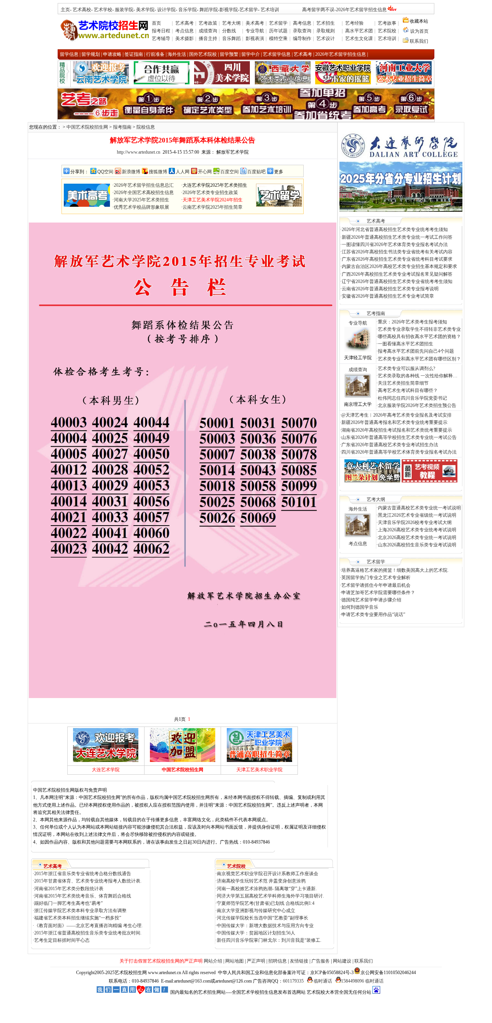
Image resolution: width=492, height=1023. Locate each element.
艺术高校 (82, 9)
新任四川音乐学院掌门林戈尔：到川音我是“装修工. (269, 940)
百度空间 (229, 171)
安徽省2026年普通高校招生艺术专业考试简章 (388, 296)
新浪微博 (131, 171)
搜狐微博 (158, 171)
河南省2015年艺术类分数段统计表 (68, 888)
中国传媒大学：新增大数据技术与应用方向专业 (265, 925)
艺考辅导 (161, 38)
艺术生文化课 (359, 38)
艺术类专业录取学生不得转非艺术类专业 (419, 329)
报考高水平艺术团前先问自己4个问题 (416, 351)
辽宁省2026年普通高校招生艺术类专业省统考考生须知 (397, 281)
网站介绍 (213, 961)
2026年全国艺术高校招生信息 (144, 192)
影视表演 (255, 38)
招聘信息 (277, 961)
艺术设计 (325, 38)
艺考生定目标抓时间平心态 (62, 940)
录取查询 (302, 30)
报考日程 (161, 30)
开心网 (205, 171)
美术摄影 (184, 38)
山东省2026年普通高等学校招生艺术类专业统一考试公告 (399, 437)
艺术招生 (325, 23)
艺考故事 (387, 23)
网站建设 (342, 961)
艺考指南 (376, 313)
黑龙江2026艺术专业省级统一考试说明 (417, 515)
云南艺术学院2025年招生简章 (213, 207)
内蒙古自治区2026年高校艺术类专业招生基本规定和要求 (399, 266)
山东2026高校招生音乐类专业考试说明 (417, 544)
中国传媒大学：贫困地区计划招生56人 (256, 933)
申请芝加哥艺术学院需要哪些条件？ (378, 592)
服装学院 (124, 9)
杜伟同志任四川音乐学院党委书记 (412, 398)
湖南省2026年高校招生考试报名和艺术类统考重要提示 (396, 430)
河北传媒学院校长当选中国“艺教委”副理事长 (262, 918)
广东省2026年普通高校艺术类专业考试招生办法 (389, 444)
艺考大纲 (231, 23)
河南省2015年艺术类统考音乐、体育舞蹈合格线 (82, 896)
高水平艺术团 (359, 30)
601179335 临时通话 (307, 981)
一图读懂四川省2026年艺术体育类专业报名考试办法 (395, 244)
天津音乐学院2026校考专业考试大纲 (415, 522)
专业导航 (255, 30)
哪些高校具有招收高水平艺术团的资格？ (419, 336)
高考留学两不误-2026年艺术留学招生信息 (344, 9)
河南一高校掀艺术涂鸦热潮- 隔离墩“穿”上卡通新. (267, 888)
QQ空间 (105, 171)
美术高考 (255, 23)
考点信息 (184, 30)
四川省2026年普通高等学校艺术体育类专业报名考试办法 (399, 452)
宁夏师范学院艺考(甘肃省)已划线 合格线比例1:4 (265, 903)
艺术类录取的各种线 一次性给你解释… (417, 375)
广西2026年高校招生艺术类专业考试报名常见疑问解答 (397, 274)
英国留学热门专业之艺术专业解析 (376, 577)
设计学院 (166, 9)
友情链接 (299, 961)
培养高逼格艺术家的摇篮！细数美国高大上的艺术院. (395, 570)
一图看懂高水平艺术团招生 (405, 344)
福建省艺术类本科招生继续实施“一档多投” (77, 918)
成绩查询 (208, 30)
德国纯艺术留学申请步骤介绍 (371, 600)
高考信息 (302, 23)
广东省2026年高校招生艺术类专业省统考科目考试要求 (397, 259)
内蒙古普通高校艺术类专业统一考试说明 (419, 508)
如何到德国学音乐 (359, 607)
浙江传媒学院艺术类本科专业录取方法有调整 (80, 910)
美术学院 (145, 9)
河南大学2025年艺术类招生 (141, 200)
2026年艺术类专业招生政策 (210, 192)
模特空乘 (278, 38)
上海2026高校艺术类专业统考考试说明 (417, 529)
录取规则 (325, 30)
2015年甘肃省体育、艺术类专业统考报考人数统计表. (87, 881)
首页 (156, 23)
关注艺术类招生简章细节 (403, 383)
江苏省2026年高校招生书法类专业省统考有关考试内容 (397, 251)
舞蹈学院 (208, 9)
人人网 (182, 171)
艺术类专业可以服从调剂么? (406, 368)
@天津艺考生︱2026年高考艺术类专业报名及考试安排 (396, 415)
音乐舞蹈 (231, 38)
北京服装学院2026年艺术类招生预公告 (417, 405)
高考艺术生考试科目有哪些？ (408, 390)
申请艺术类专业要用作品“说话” (373, 614)
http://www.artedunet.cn (138, 152)
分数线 (229, 30)
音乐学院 (187, 9)
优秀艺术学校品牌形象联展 (141, 207)
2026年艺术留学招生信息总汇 (144, 185)
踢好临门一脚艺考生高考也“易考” (68, 903)
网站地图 (234, 961)
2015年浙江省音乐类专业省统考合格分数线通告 (82, 873)
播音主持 (208, 38)
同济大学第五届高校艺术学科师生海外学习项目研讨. (270, 896)
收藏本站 (418, 21)
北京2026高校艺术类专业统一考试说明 (417, 537)
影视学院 (228, 9)
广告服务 (320, 961)
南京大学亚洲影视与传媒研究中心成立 (256, 910)
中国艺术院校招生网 (87, 127)
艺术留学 (248, 9)
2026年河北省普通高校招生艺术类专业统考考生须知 (395, 229)
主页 (65, 9)
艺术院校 (387, 30)
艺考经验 (354, 23)
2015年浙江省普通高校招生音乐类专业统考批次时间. (87, 933)
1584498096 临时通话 (362, 981)
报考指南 (122, 127)
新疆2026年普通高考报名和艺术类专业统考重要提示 (394, 422)
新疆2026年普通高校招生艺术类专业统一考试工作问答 (397, 237)
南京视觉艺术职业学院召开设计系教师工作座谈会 (267, 873)
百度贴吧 (256, 171)
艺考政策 (208, 23)
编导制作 (302, 38)
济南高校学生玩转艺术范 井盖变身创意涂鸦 (262, 881)
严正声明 (256, 961)
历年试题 (278, 30)
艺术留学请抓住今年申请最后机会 (376, 585)
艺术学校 (103, 9)
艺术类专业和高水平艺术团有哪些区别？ (419, 359)
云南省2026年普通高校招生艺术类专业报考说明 (390, 288)
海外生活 (358, 509)
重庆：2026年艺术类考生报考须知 (412, 322)
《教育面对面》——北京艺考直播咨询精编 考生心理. (88, 925)
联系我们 (419, 41)
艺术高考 (184, 23)
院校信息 (145, 127)
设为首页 (419, 31)
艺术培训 (270, 9)
